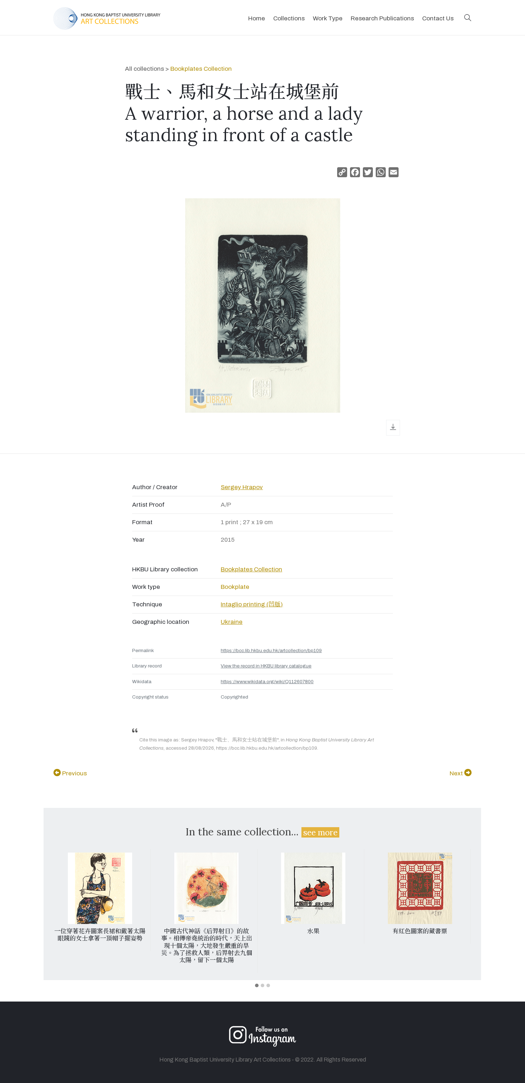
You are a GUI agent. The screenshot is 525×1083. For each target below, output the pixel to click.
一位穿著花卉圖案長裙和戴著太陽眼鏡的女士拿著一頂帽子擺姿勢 (99, 934)
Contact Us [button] (438, 18)
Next (457, 773)
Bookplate (235, 586)
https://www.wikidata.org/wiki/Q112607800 (267, 681)
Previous (74, 773)
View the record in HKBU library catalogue (266, 666)
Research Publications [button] (382, 18)
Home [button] (256, 18)
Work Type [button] (327, 18)
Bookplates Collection (201, 68)
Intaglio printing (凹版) (252, 604)
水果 (313, 931)
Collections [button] (289, 18)
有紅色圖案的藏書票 (419, 931)
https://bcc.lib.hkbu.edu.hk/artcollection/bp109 (271, 650)
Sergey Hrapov (242, 487)
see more (320, 832)
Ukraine (231, 621)
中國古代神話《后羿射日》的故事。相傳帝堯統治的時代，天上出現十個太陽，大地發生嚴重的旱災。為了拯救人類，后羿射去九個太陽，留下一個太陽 (206, 945)
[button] (467, 18)
